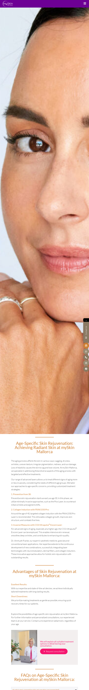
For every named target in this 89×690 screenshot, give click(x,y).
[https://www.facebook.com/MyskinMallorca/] (86, 369)
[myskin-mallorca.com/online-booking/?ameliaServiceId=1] (86, 346)
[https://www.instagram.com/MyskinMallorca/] (86, 363)
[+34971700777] (86, 357)
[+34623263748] (86, 351)
